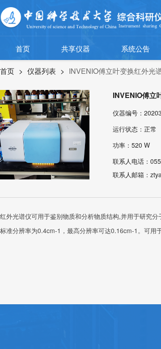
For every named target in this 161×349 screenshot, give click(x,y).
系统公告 (135, 48)
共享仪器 (75, 48)
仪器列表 (41, 71)
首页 (23, 48)
